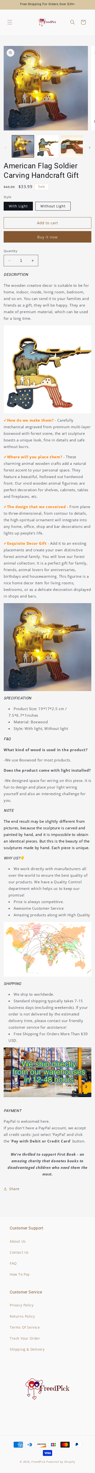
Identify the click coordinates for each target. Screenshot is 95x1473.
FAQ (13, 1263)
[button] (9, 22)
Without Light (53, 206)
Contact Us (19, 1252)
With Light (18, 206)
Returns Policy (22, 1316)
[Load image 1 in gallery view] (23, 146)
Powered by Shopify (60, 1461)
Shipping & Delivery (27, 1349)
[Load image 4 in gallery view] (72, 146)
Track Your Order (25, 1338)
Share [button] (14, 1188)
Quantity (10, 251)
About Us (18, 1241)
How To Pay (20, 1274)
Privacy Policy (21, 1305)
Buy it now (47, 237)
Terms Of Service (25, 1327)
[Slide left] (5, 147)
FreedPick (38, 1461)
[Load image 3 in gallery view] (47, 146)
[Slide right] (89, 147)
